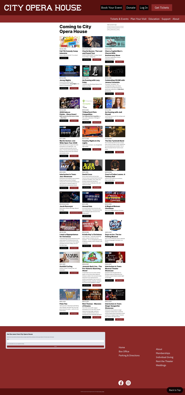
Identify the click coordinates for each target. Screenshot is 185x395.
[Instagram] (128, 382)
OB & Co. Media (101, 391)
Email (8, 339)
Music (109, 29)
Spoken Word (113, 29)
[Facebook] (120, 382)
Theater (118, 29)
